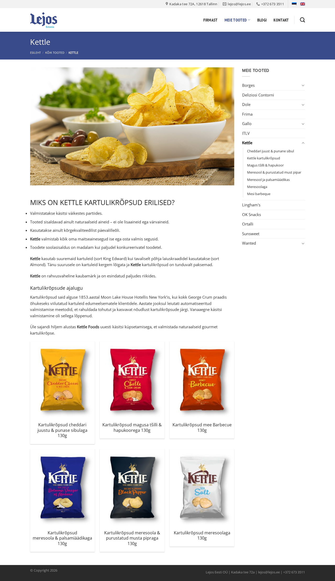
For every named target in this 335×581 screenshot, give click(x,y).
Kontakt (281, 20)
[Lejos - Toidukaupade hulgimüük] (56, 20)
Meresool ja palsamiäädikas (268, 179)
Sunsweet (250, 233)
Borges (248, 85)
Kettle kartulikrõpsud (263, 158)
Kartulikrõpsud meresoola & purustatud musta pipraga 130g (132, 538)
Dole (246, 104)
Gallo (247, 123)
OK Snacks (251, 214)
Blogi (262, 20)
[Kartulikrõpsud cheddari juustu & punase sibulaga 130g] (62, 380)
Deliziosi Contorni (258, 95)
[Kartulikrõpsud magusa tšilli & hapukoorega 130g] (132, 380)
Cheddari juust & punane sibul (270, 151)
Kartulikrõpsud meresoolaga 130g (202, 535)
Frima (247, 114)
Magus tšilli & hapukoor (265, 165)
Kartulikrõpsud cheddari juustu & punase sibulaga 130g (62, 430)
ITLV (246, 133)
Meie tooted (236, 20)
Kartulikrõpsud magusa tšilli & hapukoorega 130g (132, 427)
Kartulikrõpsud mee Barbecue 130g (202, 427)
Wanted (249, 243)
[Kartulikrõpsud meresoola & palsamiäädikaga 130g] (62, 488)
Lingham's (251, 204)
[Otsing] (302, 19)
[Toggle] (303, 85)
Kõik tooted (54, 53)
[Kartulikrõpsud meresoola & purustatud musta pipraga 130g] (132, 488)
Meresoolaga (257, 186)
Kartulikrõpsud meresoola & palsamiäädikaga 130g (62, 538)
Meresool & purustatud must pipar (274, 172)
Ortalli (247, 224)
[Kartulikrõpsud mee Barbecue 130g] (202, 380)
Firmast (210, 20)
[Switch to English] (302, 4)
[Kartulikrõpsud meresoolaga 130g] (202, 488)
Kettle (247, 142)
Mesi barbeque (258, 193)
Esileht (35, 53)
